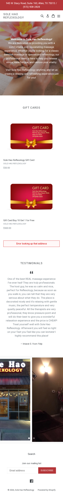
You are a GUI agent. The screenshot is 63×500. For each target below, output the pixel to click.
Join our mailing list (31, 463)
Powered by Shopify (47, 490)
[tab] (29, 438)
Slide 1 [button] (29, 438)
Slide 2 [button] (31, 438)
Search (31, 454)
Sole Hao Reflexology (13, 16)
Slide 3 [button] (34, 438)
